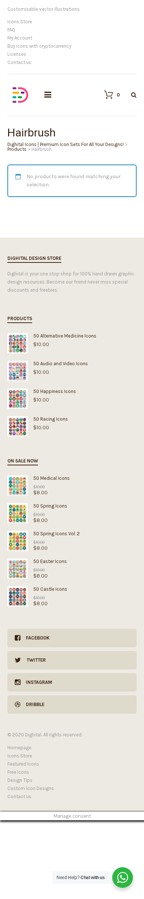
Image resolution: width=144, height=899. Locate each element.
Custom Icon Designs (30, 788)
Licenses (16, 54)
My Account (19, 38)
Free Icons (18, 772)
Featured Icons (23, 764)
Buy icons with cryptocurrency (39, 46)
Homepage (19, 747)
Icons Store (19, 21)
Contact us (19, 62)
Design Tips (19, 780)
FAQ (11, 30)
